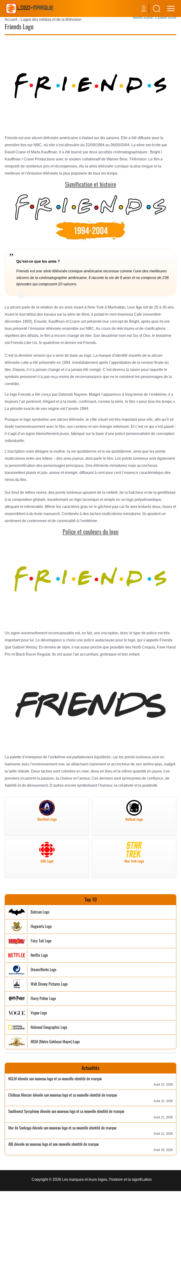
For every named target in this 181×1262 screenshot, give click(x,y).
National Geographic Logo (49, 1027)
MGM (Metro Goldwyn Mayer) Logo (55, 1041)
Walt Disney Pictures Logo (49, 984)
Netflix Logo (39, 955)
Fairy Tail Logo (41, 940)
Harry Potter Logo (43, 998)
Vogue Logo (39, 1012)
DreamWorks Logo (43, 969)
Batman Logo (40, 912)
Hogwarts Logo (41, 926)
